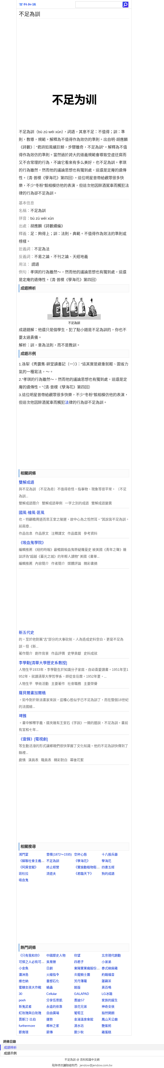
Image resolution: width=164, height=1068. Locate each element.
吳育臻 (51, 962)
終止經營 (52, 867)
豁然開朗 (108, 1013)
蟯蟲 (49, 987)
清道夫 (51, 873)
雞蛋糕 (106, 1032)
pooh (22, 1000)
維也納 (23, 981)
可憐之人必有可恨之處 (35, 962)
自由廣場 (52, 1013)
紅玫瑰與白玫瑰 (30, 1013)
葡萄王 (79, 1013)
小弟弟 (106, 962)
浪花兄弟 (80, 1006)
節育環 (23, 1032)
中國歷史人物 (56, 955)
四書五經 (108, 867)
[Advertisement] (74, 48)
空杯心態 (80, 854)
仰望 (77, 955)
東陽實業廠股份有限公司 (91, 968)
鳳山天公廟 (110, 1019)
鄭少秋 (79, 1032)
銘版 (77, 987)
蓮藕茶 (106, 981)
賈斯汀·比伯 (27, 1019)
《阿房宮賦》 (28, 867)
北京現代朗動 (111, 955)
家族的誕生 (110, 1000)
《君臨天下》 (83, 873)
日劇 (49, 968)
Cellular (51, 994)
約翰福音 (108, 974)
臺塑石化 (52, 981)
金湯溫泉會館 (83, 1019)
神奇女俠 (108, 1006)
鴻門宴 (23, 854)
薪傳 (49, 1032)
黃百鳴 (106, 987)
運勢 (49, 1019)
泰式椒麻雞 (110, 968)
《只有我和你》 (30, 955)
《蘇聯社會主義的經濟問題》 (39, 861)
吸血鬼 (23, 880)
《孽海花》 (82, 861)
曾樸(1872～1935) (59, 854)
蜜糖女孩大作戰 (30, 987)
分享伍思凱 (54, 1000)
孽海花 (106, 861)
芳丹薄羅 (80, 981)
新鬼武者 (25, 1006)
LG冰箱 (107, 994)
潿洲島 (23, 974)
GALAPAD (81, 994)
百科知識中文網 (90, 1059)
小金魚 (23, 968)
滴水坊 (79, 1026)
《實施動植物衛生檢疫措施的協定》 (99, 867)
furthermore (27, 1026)
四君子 (79, 962)
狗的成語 (108, 873)
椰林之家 (52, 1026)
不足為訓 (52, 861)
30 (20, 994)
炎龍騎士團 (82, 974)
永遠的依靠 (54, 1006)
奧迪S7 (79, 1000)
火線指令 (52, 974)
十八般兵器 (110, 854)
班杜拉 (23, 873)
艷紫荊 (106, 1026)
